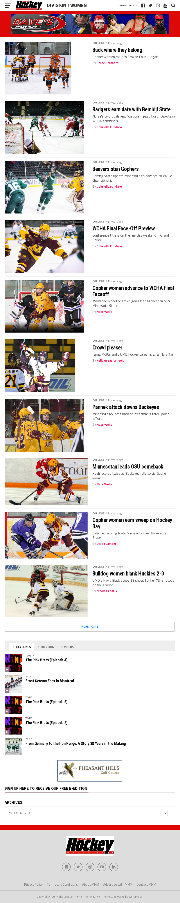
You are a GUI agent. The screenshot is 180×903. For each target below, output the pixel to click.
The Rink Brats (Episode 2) (46, 722)
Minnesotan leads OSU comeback (127, 466)
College (98, 43)
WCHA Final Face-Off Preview (123, 228)
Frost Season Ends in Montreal (49, 681)
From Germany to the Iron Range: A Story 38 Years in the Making (75, 743)
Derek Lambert (107, 543)
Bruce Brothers (107, 62)
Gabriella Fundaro (109, 127)
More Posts (89, 626)
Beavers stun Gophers (115, 169)
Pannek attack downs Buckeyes (125, 407)
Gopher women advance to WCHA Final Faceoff (133, 291)
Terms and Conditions (62, 884)
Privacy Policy (33, 884)
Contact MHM (146, 884)
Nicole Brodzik (107, 590)
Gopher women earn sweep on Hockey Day (132, 523)
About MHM (90, 884)
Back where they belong (117, 50)
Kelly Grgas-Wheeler (111, 360)
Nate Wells (104, 311)
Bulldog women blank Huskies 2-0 (128, 573)
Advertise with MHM (117, 884)
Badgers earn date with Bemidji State (131, 109)
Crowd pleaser (107, 347)
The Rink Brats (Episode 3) (46, 701)
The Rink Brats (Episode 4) (46, 660)
